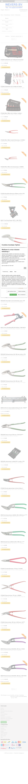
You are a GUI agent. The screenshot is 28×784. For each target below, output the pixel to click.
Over (15, 271)
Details (11, 271)
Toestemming (5, 271)
